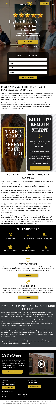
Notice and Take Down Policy (35, 401)
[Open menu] (53, 4)
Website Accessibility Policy (47, 401)
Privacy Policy (6, 401)
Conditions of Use (26, 401)
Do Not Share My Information (16, 401)
